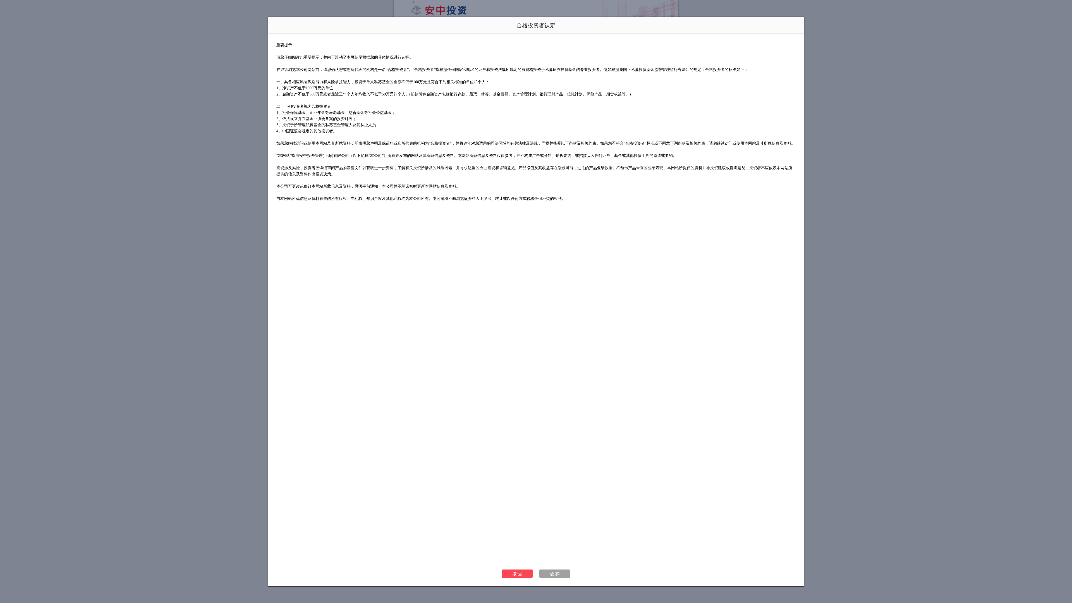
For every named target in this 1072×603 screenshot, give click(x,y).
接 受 (517, 573)
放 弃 (555, 573)
